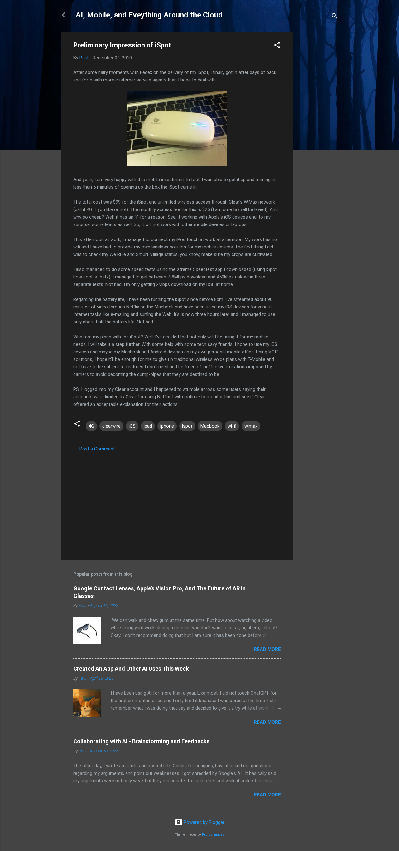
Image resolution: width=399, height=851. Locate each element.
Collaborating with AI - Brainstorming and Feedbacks (141, 741)
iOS (132, 426)
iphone (167, 426)
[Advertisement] (318, 125)
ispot (187, 426)
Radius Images (213, 835)
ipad (148, 426)
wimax (250, 426)
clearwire (111, 426)
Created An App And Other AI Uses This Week (131, 668)
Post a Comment (97, 449)
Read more (267, 649)
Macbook (209, 426)
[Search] (334, 17)
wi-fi (232, 426)
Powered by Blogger (203, 822)
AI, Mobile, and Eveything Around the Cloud (149, 15)
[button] (277, 46)
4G (91, 426)
